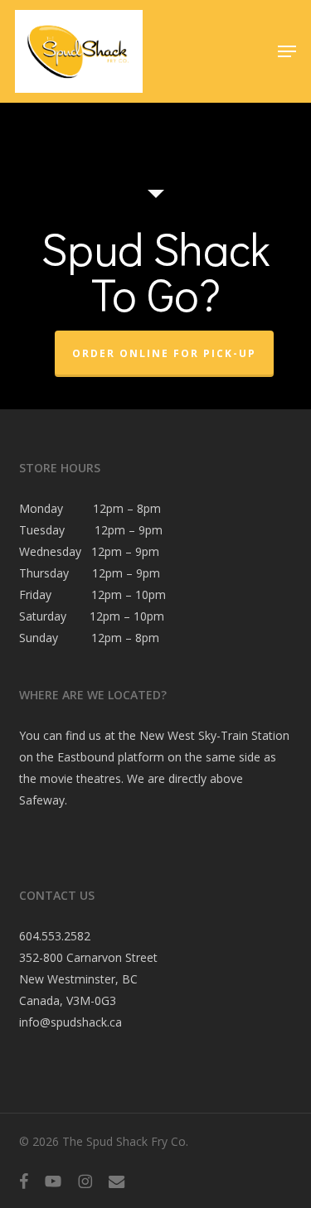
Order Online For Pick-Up (164, 353)
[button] (287, 51)
